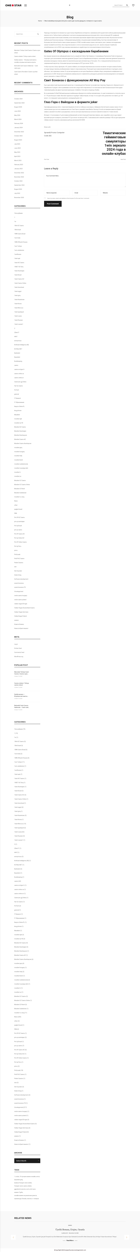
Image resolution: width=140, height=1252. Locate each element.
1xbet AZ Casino (19, 262)
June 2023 (17, 148)
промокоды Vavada (20, 1198)
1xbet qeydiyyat (19, 312)
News (16, 501)
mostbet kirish (18, 460)
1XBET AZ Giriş (18, 266)
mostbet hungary (19, 451)
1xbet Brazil (17, 275)
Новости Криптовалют (21, 628)
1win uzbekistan (19, 250)
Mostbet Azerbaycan (20, 435)
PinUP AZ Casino (19, 558)
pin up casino (18, 530)
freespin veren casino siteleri (23, 1186)
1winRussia (17, 254)
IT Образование (19, 402)
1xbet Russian (18, 320)
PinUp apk (17, 554)
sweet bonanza (19, 583)
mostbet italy (18, 455)
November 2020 (19, 197)
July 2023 (17, 144)
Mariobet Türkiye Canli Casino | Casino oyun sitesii (21, 673)
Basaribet (17, 357)
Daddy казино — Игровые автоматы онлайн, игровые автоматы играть (20, 695)
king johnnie (17, 410)
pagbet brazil (18, 509)
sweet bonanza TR (20, 587)
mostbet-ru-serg (19, 497)
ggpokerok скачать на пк (22, 1189)
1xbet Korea (18, 303)
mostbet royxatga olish (21, 468)
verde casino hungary (20, 595)
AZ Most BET (18, 349)
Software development (21, 579)
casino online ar (19, 377)
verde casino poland (20, 599)
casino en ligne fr (19, 369)
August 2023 (18, 140)
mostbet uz (17, 476)
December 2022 (19, 173)
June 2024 (17, 111)
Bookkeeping (18, 361)
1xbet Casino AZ (19, 279)
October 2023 (18, 136)
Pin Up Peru (17, 546)
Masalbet (17, 414)
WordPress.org (18, 656)
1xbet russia (18, 316)
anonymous (17, 340)
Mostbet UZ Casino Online (22, 484)
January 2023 (18, 168)
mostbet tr (17, 472)
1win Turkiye (18, 246)
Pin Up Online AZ (19, 538)
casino (16, 365)
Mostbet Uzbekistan (20, 493)
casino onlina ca (19, 373)
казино (16, 620)
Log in (16, 644)
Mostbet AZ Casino (20, 427)
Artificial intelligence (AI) (21, 345)
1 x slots (16, 1176)
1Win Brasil (17, 229)
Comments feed (19, 652)
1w (15, 221)
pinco (16, 550)
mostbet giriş (18, 447)
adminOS (65, 1233)
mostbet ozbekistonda (21, 464)
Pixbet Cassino (18, 562)
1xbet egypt (17, 291)
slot (15, 566)
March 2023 (17, 160)
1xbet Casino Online (20, 283)
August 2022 (18, 189)
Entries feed (18, 648)
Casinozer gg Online (20, 382)
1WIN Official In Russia (20, 242)
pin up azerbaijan (19, 521)
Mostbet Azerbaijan (20, 431)
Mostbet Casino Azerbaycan (22, 443)
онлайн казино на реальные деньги (25, 1195)
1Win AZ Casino (19, 225)
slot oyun (33, 1189)
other (16, 505)
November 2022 (19, 177)
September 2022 (19, 185)
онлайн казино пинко (88, 42)
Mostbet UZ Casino (20, 480)
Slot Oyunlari (18, 571)
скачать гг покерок (33, 1198)
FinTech (16, 390)
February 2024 (18, 123)
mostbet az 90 (18, 423)
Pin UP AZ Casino (19, 517)
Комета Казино (19, 624)
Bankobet (17, 353)
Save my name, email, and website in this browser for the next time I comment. (68, 198)
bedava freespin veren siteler (23, 1183)
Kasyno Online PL (19, 406)
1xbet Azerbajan (19, 271)
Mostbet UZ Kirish (19, 488)
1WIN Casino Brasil (19, 234)
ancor (38, 1176)
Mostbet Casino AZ (20, 439)
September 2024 (19, 103)
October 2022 (18, 181)
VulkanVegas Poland (20, 616)
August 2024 (18, 107)
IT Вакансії (17, 398)
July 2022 (17, 193)
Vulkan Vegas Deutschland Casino (24, 608)
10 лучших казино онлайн (28, 1176)
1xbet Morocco (18, 308)
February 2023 (18, 164)
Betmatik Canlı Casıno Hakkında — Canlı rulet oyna (21, 706)
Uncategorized (18, 591)
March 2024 (17, 119)
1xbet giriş (17, 295)
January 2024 (18, 127)
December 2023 (19, 131)
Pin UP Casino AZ (19, 534)
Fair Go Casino (18, 386)
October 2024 (18, 99)
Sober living (17, 575)
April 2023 (17, 156)
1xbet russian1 (18, 324)
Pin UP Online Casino (20, 542)
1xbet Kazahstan (19, 299)
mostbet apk (18, 419)
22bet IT (16, 332)
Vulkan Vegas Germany (21, 612)
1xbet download (19, 287)
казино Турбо (18, 1192)
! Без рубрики (18, 213)
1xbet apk (17, 258)
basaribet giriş (18, 1179)
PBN (15, 513)
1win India (17, 238)
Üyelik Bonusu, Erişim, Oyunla (70, 1229)
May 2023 (17, 152)
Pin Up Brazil (18, 525)
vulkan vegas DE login (20, 603)
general (16, 394)
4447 (15, 336)
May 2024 (17, 115)
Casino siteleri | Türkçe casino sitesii (25, 56)
